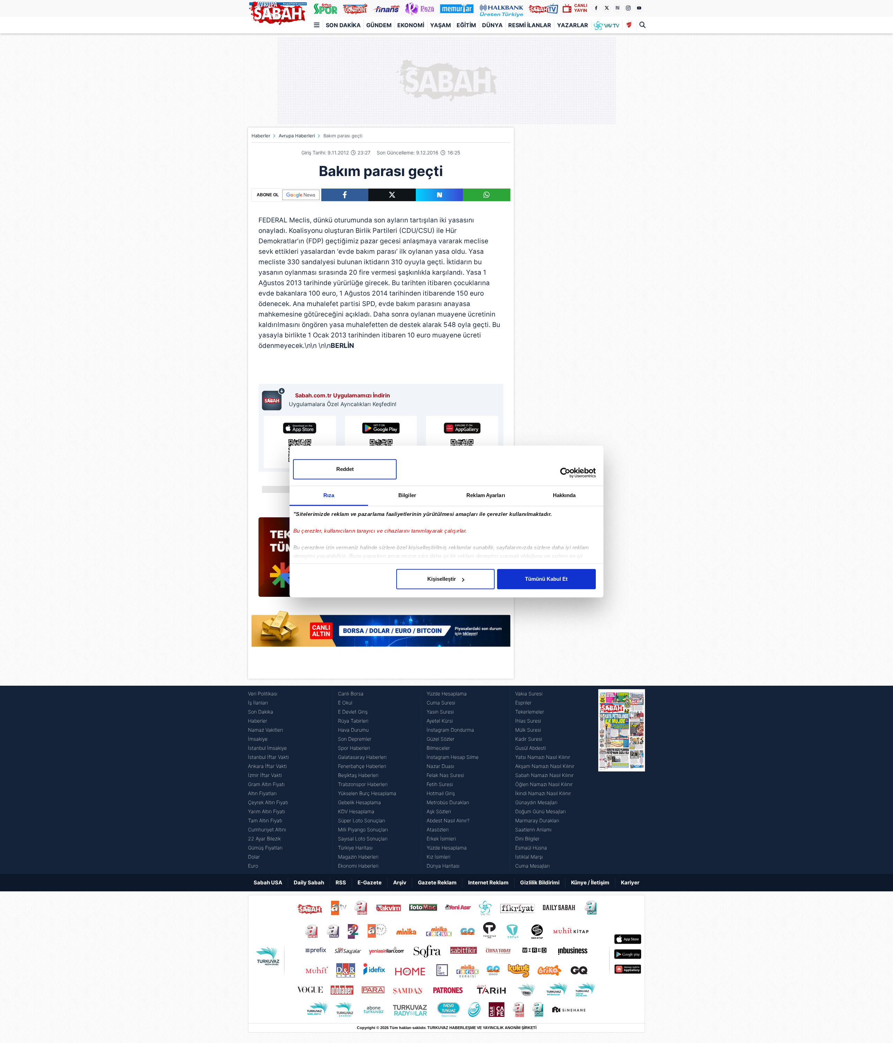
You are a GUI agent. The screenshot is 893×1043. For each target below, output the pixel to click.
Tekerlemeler (529, 712)
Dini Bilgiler (527, 839)
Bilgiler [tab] (407, 495)
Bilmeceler (438, 748)
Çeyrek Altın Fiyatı (268, 802)
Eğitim (466, 25)
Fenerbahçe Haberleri (362, 766)
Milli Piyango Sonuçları (363, 829)
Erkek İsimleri (441, 839)
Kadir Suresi (528, 739)
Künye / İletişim (590, 882)
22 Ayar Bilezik (264, 839)
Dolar (254, 857)
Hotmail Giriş (441, 793)
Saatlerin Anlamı (533, 829)
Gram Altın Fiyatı (266, 784)
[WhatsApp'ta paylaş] (486, 195)
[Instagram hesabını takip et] (628, 8)
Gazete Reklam (437, 882)
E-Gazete (370, 882)
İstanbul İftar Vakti (268, 757)
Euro (253, 866)
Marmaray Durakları (537, 820)
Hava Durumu (353, 730)
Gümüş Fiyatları (265, 848)
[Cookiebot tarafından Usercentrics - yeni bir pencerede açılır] (565, 472)
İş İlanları (258, 703)
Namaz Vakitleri (265, 730)
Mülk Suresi (528, 730)
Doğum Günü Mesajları (540, 811)
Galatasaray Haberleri (362, 757)
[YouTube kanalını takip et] (639, 8)
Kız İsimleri (438, 857)
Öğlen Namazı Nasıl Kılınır (544, 784)
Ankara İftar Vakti (267, 766)
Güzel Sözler (441, 739)
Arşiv (399, 882)
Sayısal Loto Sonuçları (363, 839)
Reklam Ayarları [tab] (485, 495)
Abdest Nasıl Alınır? (448, 820)
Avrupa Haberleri (297, 135)
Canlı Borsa (350, 693)
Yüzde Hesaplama (447, 693)
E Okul (345, 703)
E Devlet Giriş (353, 712)
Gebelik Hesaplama (359, 802)
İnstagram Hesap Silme (453, 757)
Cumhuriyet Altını (267, 829)
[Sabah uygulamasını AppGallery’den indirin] (462, 442)
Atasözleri (438, 829)
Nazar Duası (440, 766)
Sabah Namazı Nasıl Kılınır (544, 775)
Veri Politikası (262, 693)
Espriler (523, 703)
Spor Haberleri (354, 748)
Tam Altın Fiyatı (265, 820)
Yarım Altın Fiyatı (266, 811)
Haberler (261, 135)
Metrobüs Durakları (448, 802)
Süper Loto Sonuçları (361, 820)
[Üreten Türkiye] (501, 8)
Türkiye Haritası (355, 848)
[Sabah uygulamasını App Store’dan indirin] (300, 442)
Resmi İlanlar (529, 25)
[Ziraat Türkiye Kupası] (629, 25)
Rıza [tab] (328, 495)
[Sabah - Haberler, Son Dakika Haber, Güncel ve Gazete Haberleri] (277, 11)
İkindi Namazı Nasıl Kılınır (543, 793)
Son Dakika (343, 25)
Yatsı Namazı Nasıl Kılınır (542, 757)
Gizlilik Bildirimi (540, 882)
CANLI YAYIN (580, 8)
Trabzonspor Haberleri (363, 784)
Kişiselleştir (441, 579)
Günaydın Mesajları (536, 802)
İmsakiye (258, 739)
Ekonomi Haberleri (358, 866)
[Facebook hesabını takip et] (596, 8)
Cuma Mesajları (532, 866)
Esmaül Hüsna (531, 848)
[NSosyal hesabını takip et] (617, 8)
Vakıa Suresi (528, 693)
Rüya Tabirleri (353, 721)
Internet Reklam (488, 882)
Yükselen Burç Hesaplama (367, 793)
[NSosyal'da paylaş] (439, 195)
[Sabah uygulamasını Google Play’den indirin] (381, 442)
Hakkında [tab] (564, 495)
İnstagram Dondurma (450, 730)
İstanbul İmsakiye (267, 748)
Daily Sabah (309, 882)
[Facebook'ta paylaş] (344, 195)
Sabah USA (268, 882)
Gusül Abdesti (530, 748)
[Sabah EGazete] (621, 779)
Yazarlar (572, 25)
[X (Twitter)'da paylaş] (392, 195)
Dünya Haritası (443, 866)
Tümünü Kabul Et (546, 579)
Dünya (492, 25)
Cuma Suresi (441, 703)
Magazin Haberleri (358, 857)
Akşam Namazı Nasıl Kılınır (545, 766)
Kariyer (630, 882)
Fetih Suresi (440, 784)
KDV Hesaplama (356, 811)
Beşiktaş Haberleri (358, 775)
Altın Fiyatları (262, 793)
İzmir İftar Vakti (265, 775)
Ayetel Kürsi (440, 721)
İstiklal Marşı (529, 857)
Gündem (379, 25)
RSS (341, 882)
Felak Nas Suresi (445, 775)
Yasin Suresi (440, 712)
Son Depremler (355, 739)
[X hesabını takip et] (606, 8)
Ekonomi (410, 25)
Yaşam (440, 25)
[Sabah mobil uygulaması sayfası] (273, 398)
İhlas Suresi (528, 721)
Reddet (345, 469)
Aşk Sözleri (439, 811)
